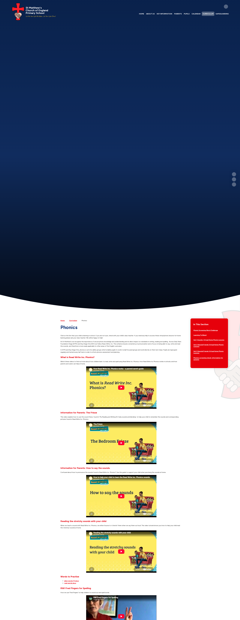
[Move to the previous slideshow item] (234, 174)
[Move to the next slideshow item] (234, 179)
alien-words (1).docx (71, 581)
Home (62, 320)
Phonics (84, 320)
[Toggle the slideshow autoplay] (234, 184)
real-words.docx (70, 583)
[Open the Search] (226, 7)
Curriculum (73, 320)
